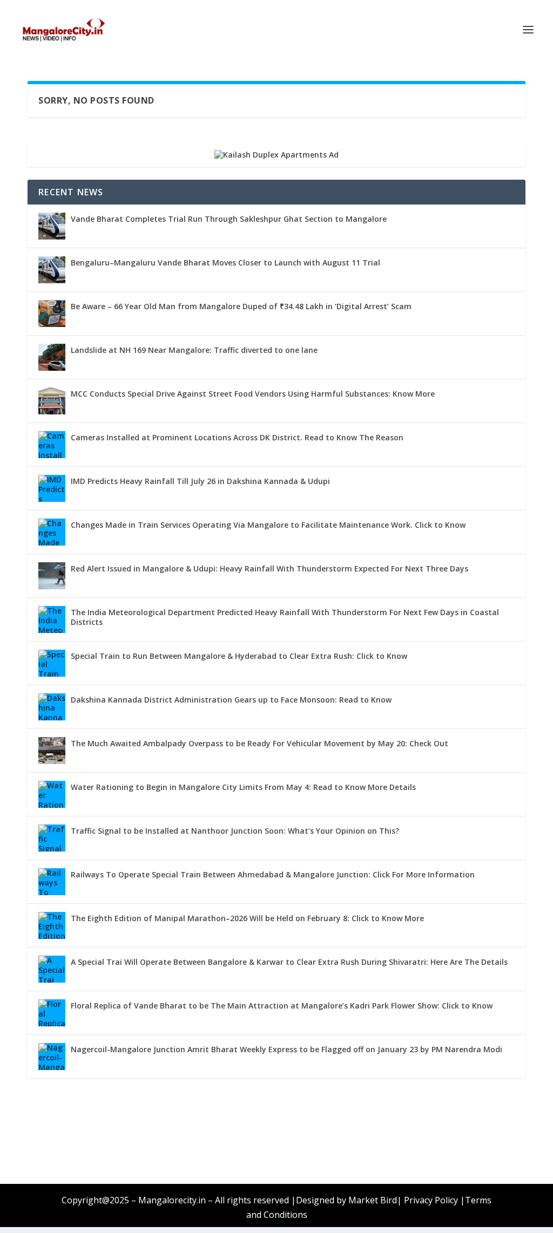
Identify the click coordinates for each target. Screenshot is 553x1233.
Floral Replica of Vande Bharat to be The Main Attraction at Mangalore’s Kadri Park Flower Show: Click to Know (282, 1005)
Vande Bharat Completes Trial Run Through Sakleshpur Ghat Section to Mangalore (229, 219)
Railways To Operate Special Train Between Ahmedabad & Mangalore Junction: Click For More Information (273, 874)
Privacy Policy (431, 1200)
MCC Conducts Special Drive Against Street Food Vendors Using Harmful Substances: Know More (253, 394)
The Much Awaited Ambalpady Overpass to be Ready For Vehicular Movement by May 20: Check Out (259, 743)
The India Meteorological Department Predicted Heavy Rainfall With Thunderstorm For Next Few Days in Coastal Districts (285, 617)
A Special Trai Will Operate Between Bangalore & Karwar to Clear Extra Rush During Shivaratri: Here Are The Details (289, 962)
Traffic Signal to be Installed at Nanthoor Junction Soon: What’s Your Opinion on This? (235, 831)
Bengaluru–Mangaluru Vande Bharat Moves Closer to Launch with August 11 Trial (225, 262)
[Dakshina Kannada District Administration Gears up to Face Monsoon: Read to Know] (51, 706)
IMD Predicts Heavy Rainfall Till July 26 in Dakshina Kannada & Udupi (200, 481)
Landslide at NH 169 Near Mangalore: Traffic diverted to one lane (194, 350)
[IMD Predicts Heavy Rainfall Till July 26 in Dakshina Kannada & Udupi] (51, 488)
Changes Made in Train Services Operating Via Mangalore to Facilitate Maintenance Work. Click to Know (268, 525)
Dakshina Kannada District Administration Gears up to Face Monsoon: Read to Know (231, 699)
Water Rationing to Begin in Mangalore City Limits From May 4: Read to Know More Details (243, 787)
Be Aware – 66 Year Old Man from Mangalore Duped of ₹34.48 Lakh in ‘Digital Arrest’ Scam (241, 306)
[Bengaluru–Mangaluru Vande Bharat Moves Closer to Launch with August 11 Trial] (51, 269)
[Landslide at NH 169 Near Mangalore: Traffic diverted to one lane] (51, 357)
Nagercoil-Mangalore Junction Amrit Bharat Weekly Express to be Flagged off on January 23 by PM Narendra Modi (286, 1049)
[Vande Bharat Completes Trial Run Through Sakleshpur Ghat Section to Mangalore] (51, 226)
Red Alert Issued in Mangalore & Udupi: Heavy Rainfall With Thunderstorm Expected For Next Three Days (269, 568)
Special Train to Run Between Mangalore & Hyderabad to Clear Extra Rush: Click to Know (239, 656)
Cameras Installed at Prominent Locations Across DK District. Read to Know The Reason (237, 437)
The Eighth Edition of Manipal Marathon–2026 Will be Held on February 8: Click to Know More (247, 918)
